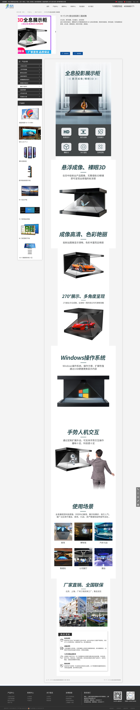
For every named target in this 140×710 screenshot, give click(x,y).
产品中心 (55, 6)
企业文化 (49, 698)
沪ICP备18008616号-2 (22, 708)
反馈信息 (133, 708)
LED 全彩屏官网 (70, 696)
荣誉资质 (49, 700)
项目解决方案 (23, 96)
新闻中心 (73, 6)
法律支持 (119, 708)
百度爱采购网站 (70, 700)
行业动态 (29, 698)
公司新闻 (29, 696)
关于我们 (90, 6)
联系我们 (112, 708)
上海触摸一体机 (70, 702)
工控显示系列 (23, 66)
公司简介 (49, 696)
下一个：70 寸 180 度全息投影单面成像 (112, 680)
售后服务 (82, 6)
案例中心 (64, 6)
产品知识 (29, 700)
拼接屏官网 (68, 698)
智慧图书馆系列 (24, 83)
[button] (20, 34)
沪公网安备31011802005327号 (36, 708)
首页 (48, 6)
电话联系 (78, 53)
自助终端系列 (23, 76)
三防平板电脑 (23, 69)
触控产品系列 (38, 12)
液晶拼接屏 (23, 90)
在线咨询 (66, 53)
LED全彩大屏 (23, 93)
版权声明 (126, 708)
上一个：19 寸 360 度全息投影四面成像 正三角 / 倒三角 (58, 680)
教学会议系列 (23, 73)
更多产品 (10, 702)
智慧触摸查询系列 (24, 79)
